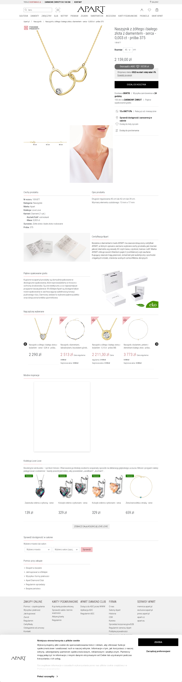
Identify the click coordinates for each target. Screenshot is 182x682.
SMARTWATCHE (97, 16)
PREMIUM (74, 16)
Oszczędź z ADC (134, 66)
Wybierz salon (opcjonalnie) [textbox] (65, 549)
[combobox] (128, 49)
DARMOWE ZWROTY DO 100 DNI (57, 2)
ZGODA (158, 642)
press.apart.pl (143, 613)
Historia (112, 613)
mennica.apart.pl (144, 606)
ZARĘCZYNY (46, 16)
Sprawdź (87, 549)
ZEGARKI (84, 16)
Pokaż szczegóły (45, 676)
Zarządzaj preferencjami (158, 651)
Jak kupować (29, 613)
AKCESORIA (111, 16)
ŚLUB (56, 16)
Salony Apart (114, 610)
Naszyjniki (38, 22)
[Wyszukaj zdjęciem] (58, 10)
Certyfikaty (28, 624)
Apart (32, 206)
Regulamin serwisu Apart (120, 628)
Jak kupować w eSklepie (36, 572)
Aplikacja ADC (86, 610)
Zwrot (26, 617)
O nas (111, 606)
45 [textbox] (126, 50)
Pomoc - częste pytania (34, 606)
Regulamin (28, 621)
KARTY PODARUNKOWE (127, 16)
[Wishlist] (149, 10)
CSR (111, 617)
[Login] (141, 10)
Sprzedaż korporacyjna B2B (121, 624)
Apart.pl (27, 22)
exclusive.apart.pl (145, 610)
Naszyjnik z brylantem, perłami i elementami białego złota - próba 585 (137, 348)
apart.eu (141, 621)
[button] (62, 417)
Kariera (112, 621)
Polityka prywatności (118, 631)
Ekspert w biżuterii (33, 568)
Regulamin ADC (87, 613)
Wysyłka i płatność (32, 610)
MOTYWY (64, 16)
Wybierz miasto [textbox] (34, 549)
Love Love (36, 210)
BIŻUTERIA (23, 16)
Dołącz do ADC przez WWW (92, 606)
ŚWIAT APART (157, 16)
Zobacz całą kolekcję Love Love (91, 526)
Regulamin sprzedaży (35, 584)
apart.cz (141, 617)
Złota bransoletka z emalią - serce (139, 503)
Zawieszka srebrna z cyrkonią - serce (39, 503)
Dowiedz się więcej (124, 75)
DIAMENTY (35, 16)
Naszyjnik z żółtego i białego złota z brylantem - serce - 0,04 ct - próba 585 (43, 348)
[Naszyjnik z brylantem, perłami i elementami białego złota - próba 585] (138, 329)
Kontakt (27, 631)
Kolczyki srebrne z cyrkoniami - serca (72, 503)
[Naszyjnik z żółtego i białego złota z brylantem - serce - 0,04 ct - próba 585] (43, 329)
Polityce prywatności (48, 669)
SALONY (154, 2)
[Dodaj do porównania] (116, 130)
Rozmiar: (119, 50)
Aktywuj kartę (58, 616)
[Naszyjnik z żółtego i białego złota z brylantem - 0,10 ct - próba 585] (106, 329)
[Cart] (157, 10)
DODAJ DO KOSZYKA (136, 84)
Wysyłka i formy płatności (37, 576)
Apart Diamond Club (34, 580)
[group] (43, 344)
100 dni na (128, 100)
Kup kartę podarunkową (63, 606)
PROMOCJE (144, 16)
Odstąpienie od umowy (34, 628)
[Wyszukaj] (26, 10)
